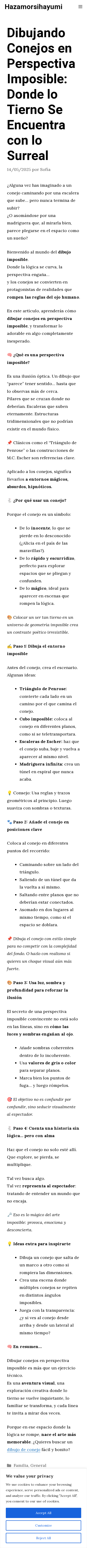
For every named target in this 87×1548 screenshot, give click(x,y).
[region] (43, 1508)
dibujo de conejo (23, 1449)
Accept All (43, 1513)
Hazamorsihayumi (33, 7)
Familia (21, 1465)
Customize (43, 1525)
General (38, 1465)
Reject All (43, 1538)
